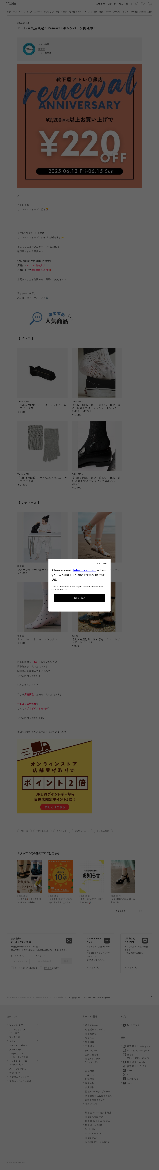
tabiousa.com (84, 570)
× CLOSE (102, 563)
